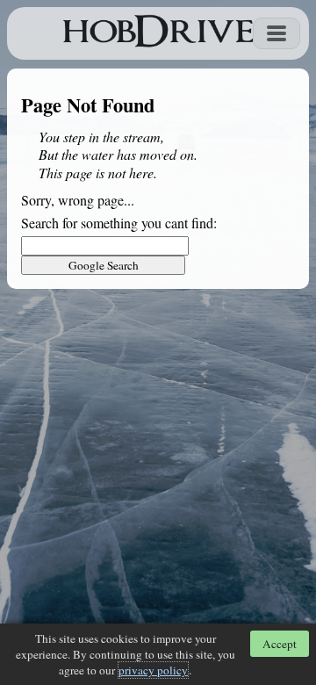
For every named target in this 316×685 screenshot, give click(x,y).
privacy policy (153, 670)
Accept (279, 644)
